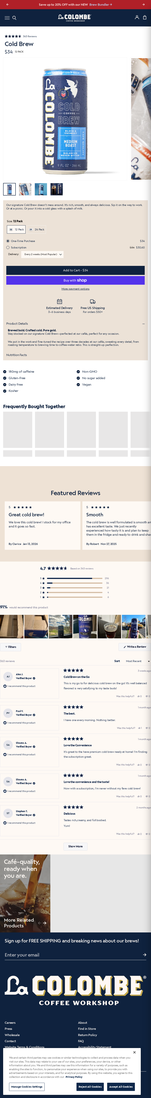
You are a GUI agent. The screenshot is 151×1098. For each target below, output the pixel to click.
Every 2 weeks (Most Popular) (41, 254)
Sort (117, 661)
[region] (75, 626)
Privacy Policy (74, 1076)
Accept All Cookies (121, 1086)
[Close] (134, 1052)
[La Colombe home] (75, 17)
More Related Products (19, 923)
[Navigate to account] (137, 17)
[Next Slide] (148, 626)
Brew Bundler (99, 4)
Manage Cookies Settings (26, 1086)
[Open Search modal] (14, 18)
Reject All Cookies (90, 1086)
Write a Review (138, 648)
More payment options (75, 289)
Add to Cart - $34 (75, 270)
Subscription (18, 247)
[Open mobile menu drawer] (7, 17)
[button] (75, 36)
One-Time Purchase (23, 241)
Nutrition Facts (16, 355)
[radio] (16, 229)
